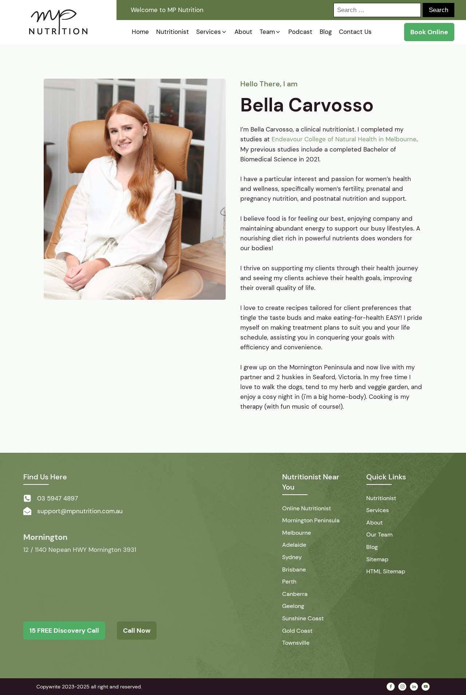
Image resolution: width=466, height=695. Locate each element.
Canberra (295, 594)
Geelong (293, 606)
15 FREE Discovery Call (64, 630)
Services (377, 510)
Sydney (292, 557)
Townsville (295, 643)
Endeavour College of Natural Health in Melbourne (344, 139)
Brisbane (294, 569)
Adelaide (294, 545)
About (374, 522)
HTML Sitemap (385, 571)
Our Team (379, 534)
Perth (289, 581)
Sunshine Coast (303, 618)
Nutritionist (381, 498)
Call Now (136, 630)
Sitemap (377, 559)
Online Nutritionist (306, 508)
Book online (429, 32)
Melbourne (296, 533)
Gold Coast (297, 631)
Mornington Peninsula (311, 520)
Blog (372, 547)
